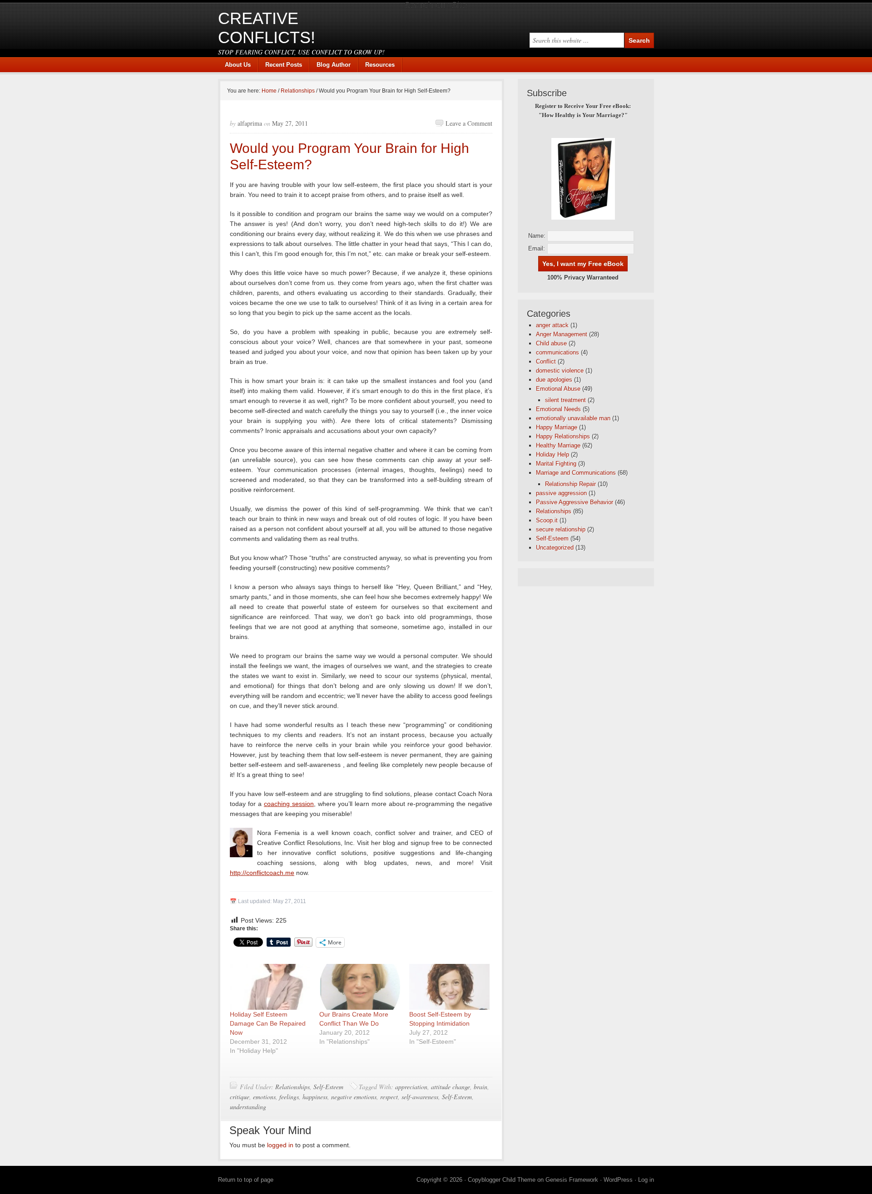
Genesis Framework (571, 1179)
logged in (280, 1145)
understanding (248, 1106)
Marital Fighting (556, 463)
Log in (646, 1179)
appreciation (411, 1086)
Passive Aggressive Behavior (574, 502)
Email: (536, 248)
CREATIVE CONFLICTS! (266, 28)
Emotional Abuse (558, 388)
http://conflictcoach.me (262, 872)
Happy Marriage (556, 427)
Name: (536, 235)
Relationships (292, 1086)
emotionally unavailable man (573, 418)
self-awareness (419, 1096)
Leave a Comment (469, 123)
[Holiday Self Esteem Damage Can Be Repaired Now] (270, 987)
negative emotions (354, 1096)
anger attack (552, 325)
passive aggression (561, 493)
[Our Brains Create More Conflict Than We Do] (359, 987)
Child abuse (551, 343)
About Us (238, 64)
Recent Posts (283, 64)
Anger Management (561, 334)
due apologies (554, 379)
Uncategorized (555, 547)
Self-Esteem (328, 1086)
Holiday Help (552, 454)
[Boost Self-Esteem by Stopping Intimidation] (449, 987)
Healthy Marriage (558, 445)
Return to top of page (245, 1179)
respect (389, 1096)
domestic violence (560, 370)
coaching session (289, 803)
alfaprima (250, 123)
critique (239, 1096)
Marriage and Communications (576, 472)
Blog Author (330, 64)
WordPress (618, 1179)
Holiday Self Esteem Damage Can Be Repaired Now (268, 1023)
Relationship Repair (570, 484)
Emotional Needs (558, 409)
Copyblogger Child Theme (501, 1179)
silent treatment (565, 400)
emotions (264, 1096)
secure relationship (560, 529)
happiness (314, 1096)
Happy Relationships (563, 436)
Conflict (546, 361)
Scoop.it (547, 520)
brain (480, 1086)
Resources (380, 64)
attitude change (450, 1086)
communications (557, 352)
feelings (289, 1096)
